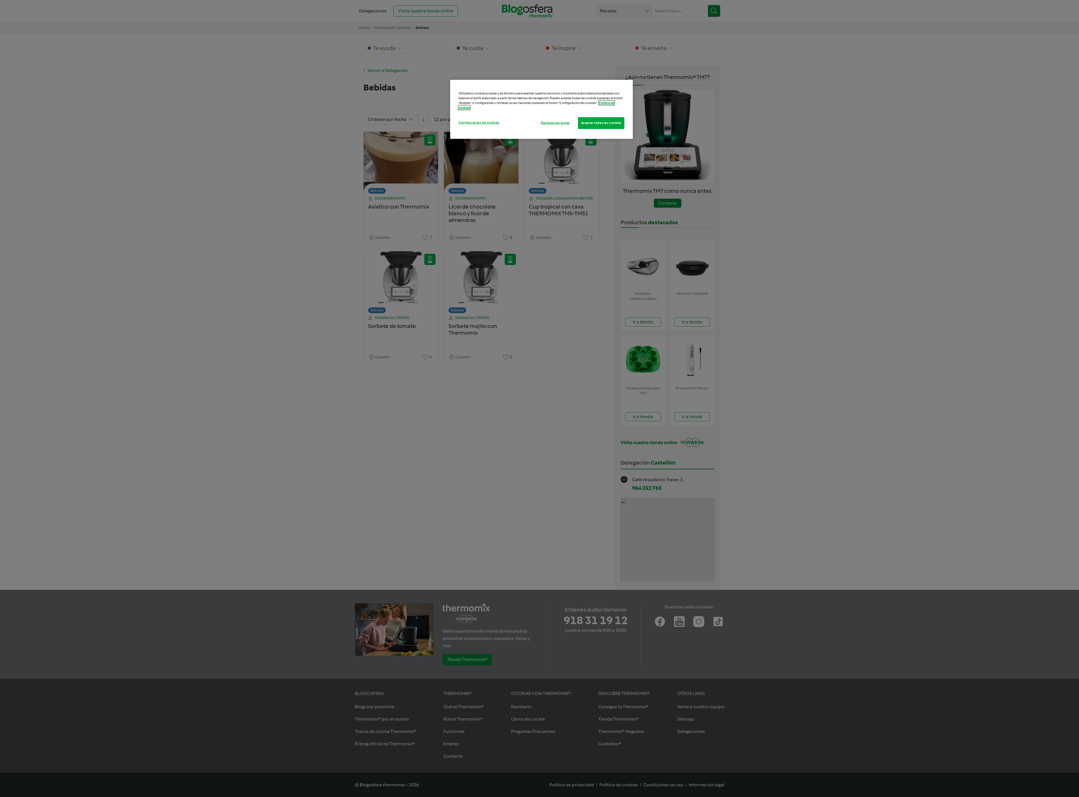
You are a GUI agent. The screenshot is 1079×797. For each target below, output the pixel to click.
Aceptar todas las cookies (601, 123)
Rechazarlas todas (555, 123)
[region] (541, 109)
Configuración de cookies (479, 122)
